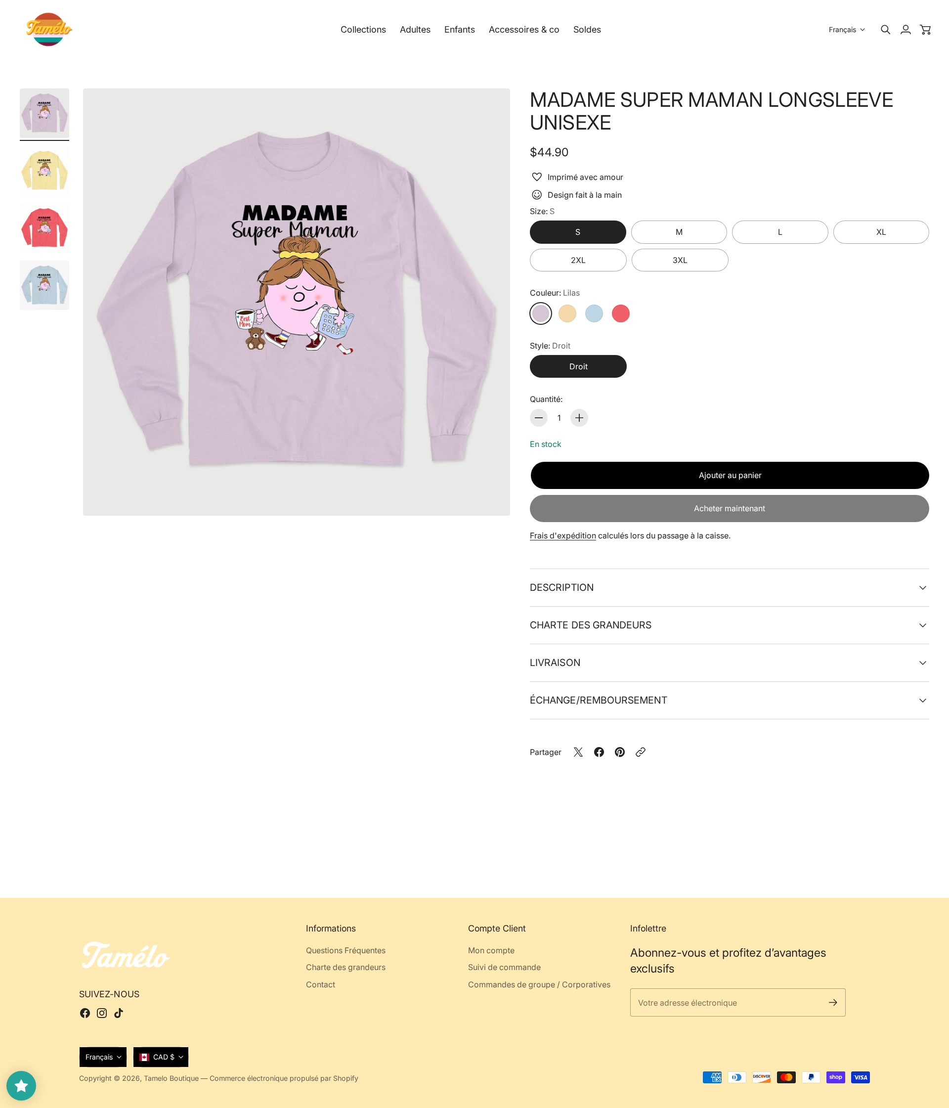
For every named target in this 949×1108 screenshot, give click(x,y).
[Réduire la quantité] (539, 418)
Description (562, 587)
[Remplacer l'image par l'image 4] (44, 285)
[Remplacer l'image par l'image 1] (44, 113)
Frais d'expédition (563, 535)
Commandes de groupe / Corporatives (539, 984)
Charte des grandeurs (591, 625)
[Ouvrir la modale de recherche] (886, 30)
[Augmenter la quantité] (579, 418)
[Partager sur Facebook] (599, 752)
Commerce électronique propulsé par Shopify (284, 1078)
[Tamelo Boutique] (49, 29)
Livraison (555, 662)
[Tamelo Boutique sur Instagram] (102, 1013)
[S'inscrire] (833, 1002)
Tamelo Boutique (171, 1078)
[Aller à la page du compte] (905, 30)
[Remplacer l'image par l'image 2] (44, 170)
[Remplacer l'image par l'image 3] (44, 228)
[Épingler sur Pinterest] (620, 752)
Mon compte (491, 950)
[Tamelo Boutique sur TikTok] (119, 1013)
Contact (320, 984)
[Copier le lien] (640, 752)
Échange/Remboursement (598, 700)
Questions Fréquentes (346, 950)
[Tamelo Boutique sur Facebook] (85, 1013)
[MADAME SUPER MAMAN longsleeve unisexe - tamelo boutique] (296, 302)
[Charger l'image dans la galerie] (491, 497)
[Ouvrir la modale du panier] (925, 30)
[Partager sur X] (578, 752)
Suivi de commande (504, 967)
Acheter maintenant (729, 508)
